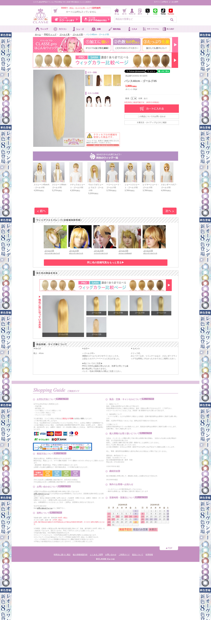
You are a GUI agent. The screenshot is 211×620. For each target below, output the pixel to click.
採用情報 (149, 555)
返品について (137, 555)
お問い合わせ (110, 555)
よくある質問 (173, 2)
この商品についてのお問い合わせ (152, 116)
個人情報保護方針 (80, 555)
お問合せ (165, 2)
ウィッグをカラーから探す (65, 19)
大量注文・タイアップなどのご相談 (152, 122)
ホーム (38, 34)
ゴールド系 (64, 34)
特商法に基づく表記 (62, 555)
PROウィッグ (50, 34)
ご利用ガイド (124, 555)
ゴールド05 (78, 34)
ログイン (157, 2)
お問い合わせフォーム (41, 493)
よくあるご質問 (96, 555)
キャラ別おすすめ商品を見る (96, 19)
